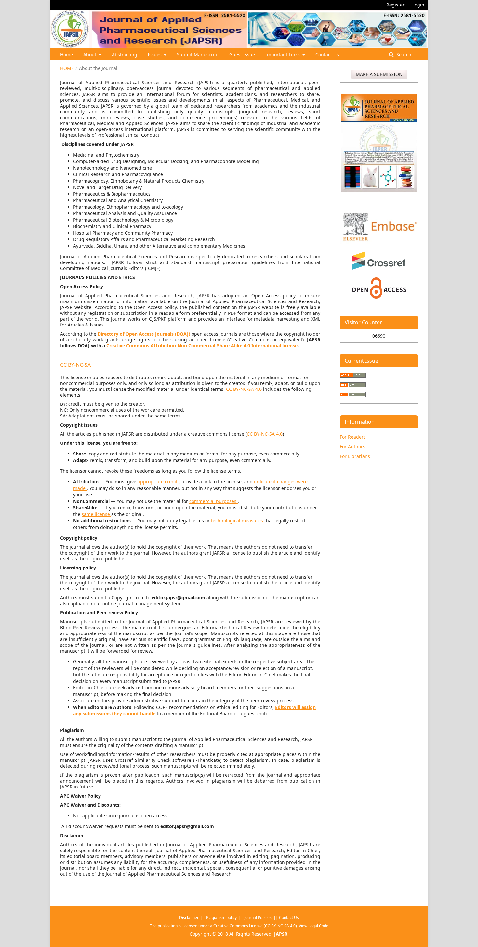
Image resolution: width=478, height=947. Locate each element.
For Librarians (355, 456)
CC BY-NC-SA (75, 364)
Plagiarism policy (221, 917)
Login (418, 5)
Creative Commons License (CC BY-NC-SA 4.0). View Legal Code (270, 925)
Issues (155, 54)
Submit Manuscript (198, 54)
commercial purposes (213, 501)
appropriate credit (158, 482)
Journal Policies (258, 917)
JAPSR (280, 934)
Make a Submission (379, 74)
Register (395, 5)
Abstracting (124, 54)
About (90, 54)
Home (66, 54)
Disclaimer (189, 917)
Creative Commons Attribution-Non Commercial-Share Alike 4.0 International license (202, 345)
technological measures (237, 521)
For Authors (352, 446)
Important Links (283, 54)
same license (96, 514)
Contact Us (327, 54)
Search (403, 54)
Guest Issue (242, 54)
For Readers (353, 437)
